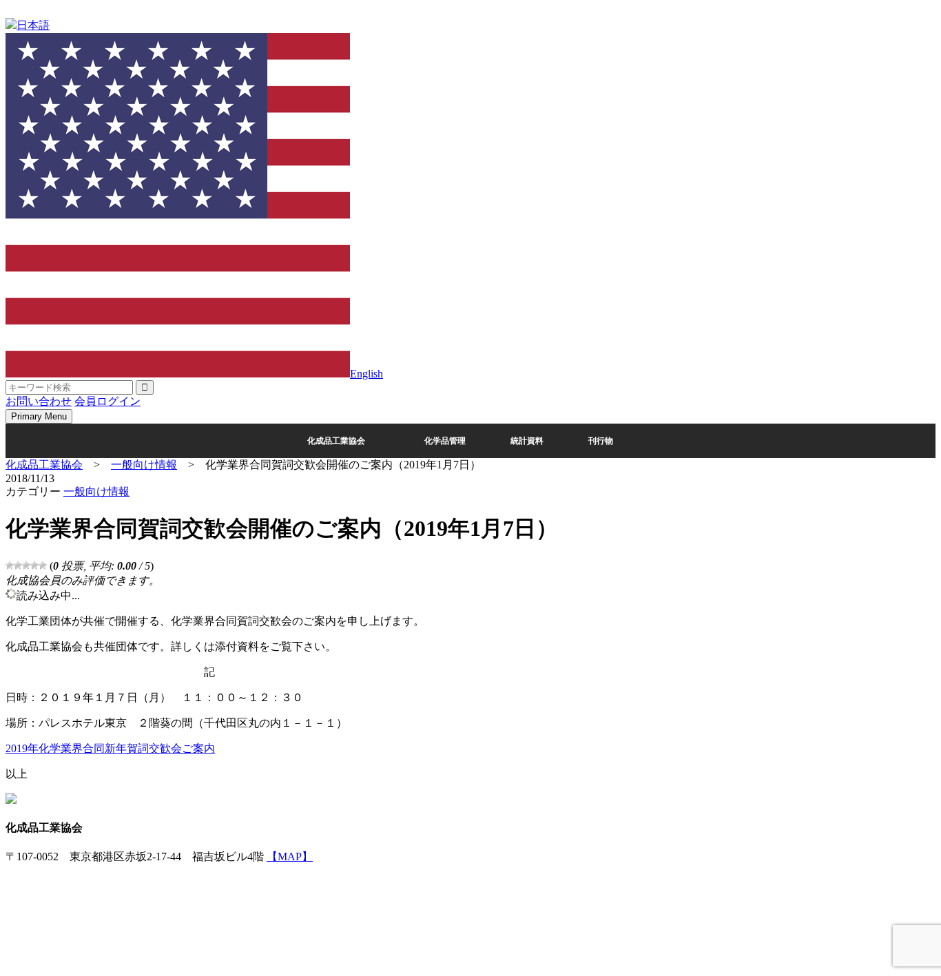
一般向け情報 (96, 491)
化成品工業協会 (336, 441)
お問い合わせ (39, 401)
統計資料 (527, 441)
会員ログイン (107, 401)
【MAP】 (290, 856)
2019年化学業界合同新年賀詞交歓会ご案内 (110, 748)
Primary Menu (39, 416)
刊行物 (600, 441)
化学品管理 (445, 441)
